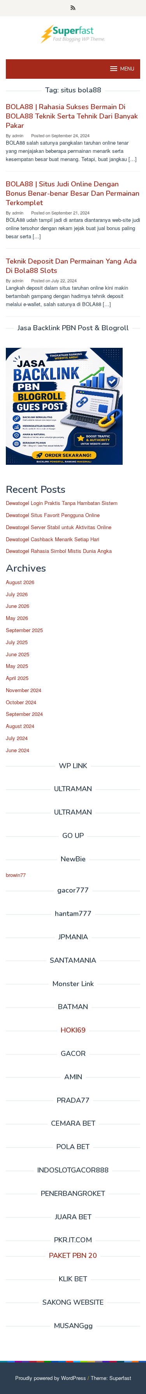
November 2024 (23, 690)
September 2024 (24, 713)
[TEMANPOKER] (73, 33)
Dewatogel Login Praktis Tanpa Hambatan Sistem (62, 503)
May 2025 (17, 666)
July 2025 (17, 642)
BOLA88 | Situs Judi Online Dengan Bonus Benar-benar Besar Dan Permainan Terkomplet (72, 193)
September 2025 (24, 630)
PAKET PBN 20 (73, 1255)
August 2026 (20, 582)
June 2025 (17, 654)
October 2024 (21, 702)
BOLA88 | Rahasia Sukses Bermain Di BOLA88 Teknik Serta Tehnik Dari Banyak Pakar (72, 116)
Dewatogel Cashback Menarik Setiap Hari (52, 539)
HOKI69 (73, 1030)
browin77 (16, 875)
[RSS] (73, 8)
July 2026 (17, 594)
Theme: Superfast (111, 1378)
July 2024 (17, 738)
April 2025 (17, 678)
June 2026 (17, 605)
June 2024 (17, 750)
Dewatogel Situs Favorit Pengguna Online (53, 515)
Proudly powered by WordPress (50, 1378)
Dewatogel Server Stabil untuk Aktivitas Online (58, 527)
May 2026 (17, 618)
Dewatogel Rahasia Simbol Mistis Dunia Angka (59, 550)
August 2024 (20, 726)
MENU (127, 69)
